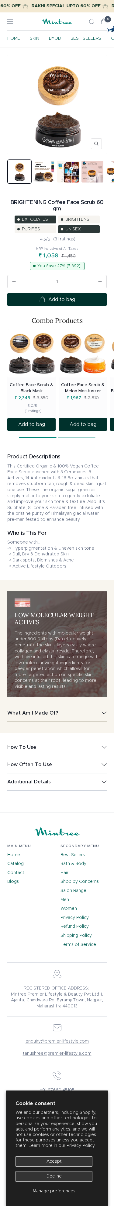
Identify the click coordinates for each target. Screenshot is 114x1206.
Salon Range (73, 891)
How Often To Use (29, 764)
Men (64, 900)
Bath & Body (73, 864)
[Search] (92, 21)
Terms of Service (78, 945)
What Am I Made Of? (32, 713)
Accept (54, 1161)
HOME (13, 38)
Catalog (15, 864)
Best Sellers (72, 855)
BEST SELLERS (86, 38)
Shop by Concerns (79, 881)
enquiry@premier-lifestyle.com (57, 1041)
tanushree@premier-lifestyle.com (57, 1053)
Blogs (13, 881)
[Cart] (104, 21)
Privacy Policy (81, 1146)
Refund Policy (74, 926)
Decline (54, 1176)
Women (68, 908)
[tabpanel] (31, 380)
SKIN (34, 38)
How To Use (21, 747)
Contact (15, 873)
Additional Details (29, 781)
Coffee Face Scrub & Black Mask (31, 388)
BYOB (55, 38)
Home (13, 855)
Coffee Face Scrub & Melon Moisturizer (83, 388)
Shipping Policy (76, 935)
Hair (64, 873)
